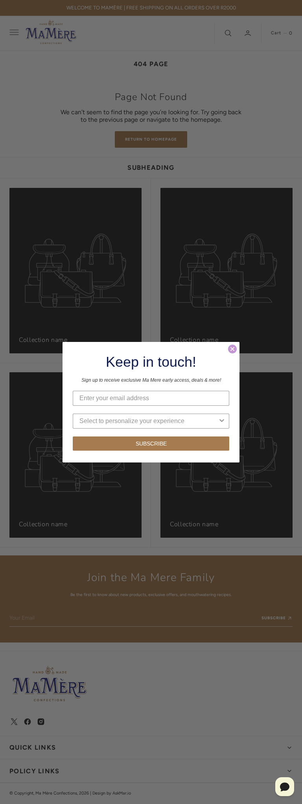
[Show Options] (222, 421)
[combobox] (148, 421)
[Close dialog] (232, 349)
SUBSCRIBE (151, 443)
